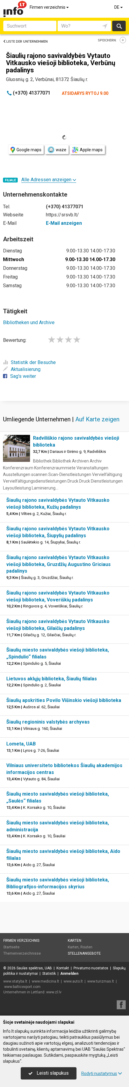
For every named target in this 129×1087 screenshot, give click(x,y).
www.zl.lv (54, 992)
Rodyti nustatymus (99, 1073)
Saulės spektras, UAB (34, 968)
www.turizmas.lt (100, 981)
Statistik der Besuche (33, 362)
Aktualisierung (25, 369)
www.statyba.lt (15, 981)
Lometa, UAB (21, 744)
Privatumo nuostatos (91, 968)
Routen (86, 947)
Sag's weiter (23, 376)
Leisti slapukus (52, 1073)
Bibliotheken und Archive (29, 322)
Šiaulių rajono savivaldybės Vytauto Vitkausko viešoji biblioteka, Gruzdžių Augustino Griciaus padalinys (58, 564)
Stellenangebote (84, 953)
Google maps (28, 149)
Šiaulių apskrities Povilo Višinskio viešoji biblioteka (63, 700)
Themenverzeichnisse (22, 953)
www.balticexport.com (22, 987)
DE (117, 7)
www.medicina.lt (45, 981)
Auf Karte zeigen (97, 419)
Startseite (11, 947)
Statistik (49, 973)
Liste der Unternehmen (27, 42)
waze (61, 149)
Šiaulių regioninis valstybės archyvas (48, 722)
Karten (74, 940)
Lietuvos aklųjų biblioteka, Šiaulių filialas (51, 679)
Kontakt (62, 968)
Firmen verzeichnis (48, 7)
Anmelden (69, 973)
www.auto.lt (73, 981)
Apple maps (91, 149)
